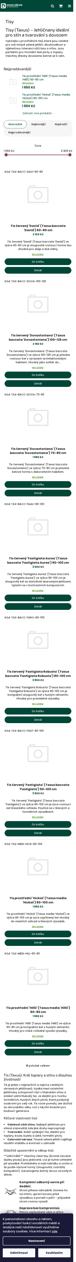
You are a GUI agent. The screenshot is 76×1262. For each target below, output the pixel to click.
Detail (38, 270)
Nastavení (36, 1241)
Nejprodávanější (19, 132)
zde (54, 1231)
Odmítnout (19, 1253)
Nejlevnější (38, 124)
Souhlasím (54, 1253)
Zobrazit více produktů (37, 113)
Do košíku (38, 262)
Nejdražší (61, 124)
